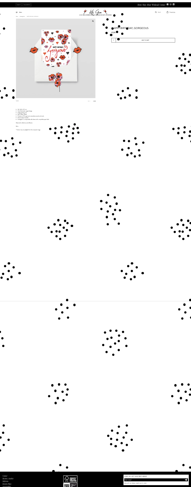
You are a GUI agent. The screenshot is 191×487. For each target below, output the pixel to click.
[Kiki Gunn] (95, 12)
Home (17, 16)
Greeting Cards (22, 16)
